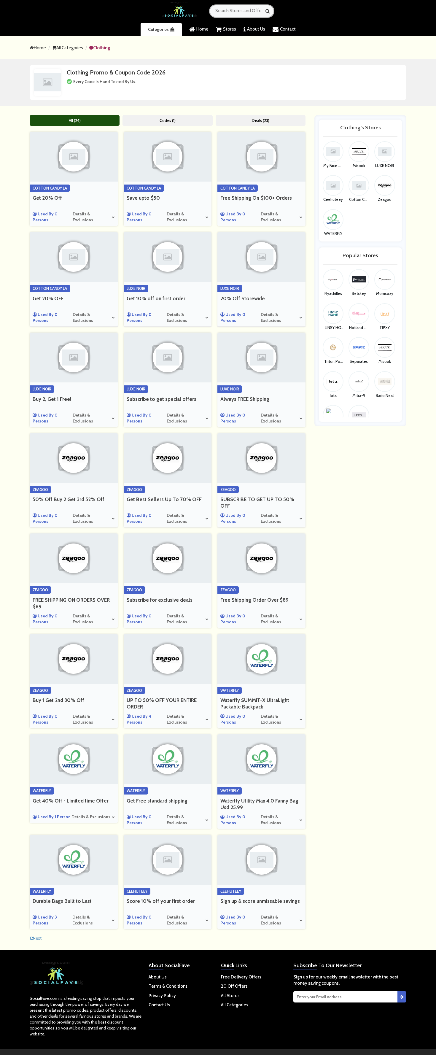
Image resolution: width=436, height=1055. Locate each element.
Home (202, 29)
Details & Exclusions (83, 217)
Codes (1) (168, 120)
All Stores (230, 995)
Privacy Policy (162, 995)
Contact (288, 29)
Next (37, 938)
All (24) (75, 120)
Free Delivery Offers (241, 977)
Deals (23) (260, 120)
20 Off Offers (234, 986)
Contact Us (159, 1005)
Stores (229, 29)
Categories (158, 29)
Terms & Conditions (168, 986)
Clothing (101, 47)
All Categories (69, 47)
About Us (256, 29)
